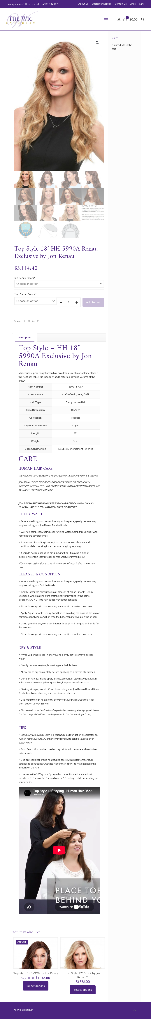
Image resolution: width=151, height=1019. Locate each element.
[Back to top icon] (134, 1010)
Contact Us (121, 4)
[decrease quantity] (61, 302)
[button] (97, 42)
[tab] (24, 337)
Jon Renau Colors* (24, 277)
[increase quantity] (76, 302)
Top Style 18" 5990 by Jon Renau (35, 973)
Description (24, 337)
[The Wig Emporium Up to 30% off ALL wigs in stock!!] (22, 19)
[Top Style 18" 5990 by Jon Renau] (35, 965)
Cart (141, 4)
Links (133, 4)
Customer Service (102, 4)
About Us (83, 4)
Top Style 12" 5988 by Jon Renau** (83, 975)
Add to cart (93, 302)
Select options (36, 986)
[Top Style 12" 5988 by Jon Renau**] (82, 964)
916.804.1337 (52, 4)
